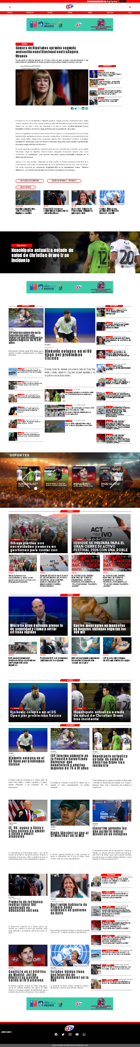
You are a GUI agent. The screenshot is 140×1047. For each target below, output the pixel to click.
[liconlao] (13, 436)
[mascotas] (93, 83)
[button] (30, 181)
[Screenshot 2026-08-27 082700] (100, 396)
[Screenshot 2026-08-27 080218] (100, 410)
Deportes (22, 468)
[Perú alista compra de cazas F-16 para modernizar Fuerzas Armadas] (13, 372)
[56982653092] (84, 1035)
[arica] (93, 92)
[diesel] (93, 101)
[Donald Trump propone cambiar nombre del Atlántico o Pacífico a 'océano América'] (100, 382)
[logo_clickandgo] (70, 9)
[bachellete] (100, 368)
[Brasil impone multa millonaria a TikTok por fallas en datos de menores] (13, 411)
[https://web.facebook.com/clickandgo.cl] (56, 1035)
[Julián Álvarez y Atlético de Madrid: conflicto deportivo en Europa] (100, 354)
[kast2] (100, 340)
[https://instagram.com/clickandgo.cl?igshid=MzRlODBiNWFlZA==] (70, 1035)
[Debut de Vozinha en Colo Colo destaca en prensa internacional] (100, 312)
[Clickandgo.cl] (10, 8)
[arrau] (93, 74)
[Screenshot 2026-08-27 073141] (100, 424)
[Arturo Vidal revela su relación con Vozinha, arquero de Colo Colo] (13, 385)
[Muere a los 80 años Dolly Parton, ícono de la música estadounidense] (13, 398)
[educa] (100, 326)
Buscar (122, 1)
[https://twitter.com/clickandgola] (63, 1035)
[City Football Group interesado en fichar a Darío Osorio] (13, 423)
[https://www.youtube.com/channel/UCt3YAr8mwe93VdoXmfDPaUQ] (77, 1035)
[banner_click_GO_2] (69, 30)
